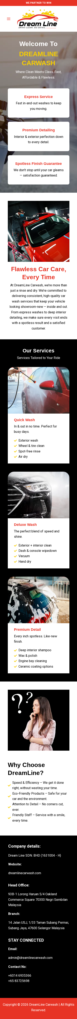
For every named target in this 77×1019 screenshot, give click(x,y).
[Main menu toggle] (8, 18)
